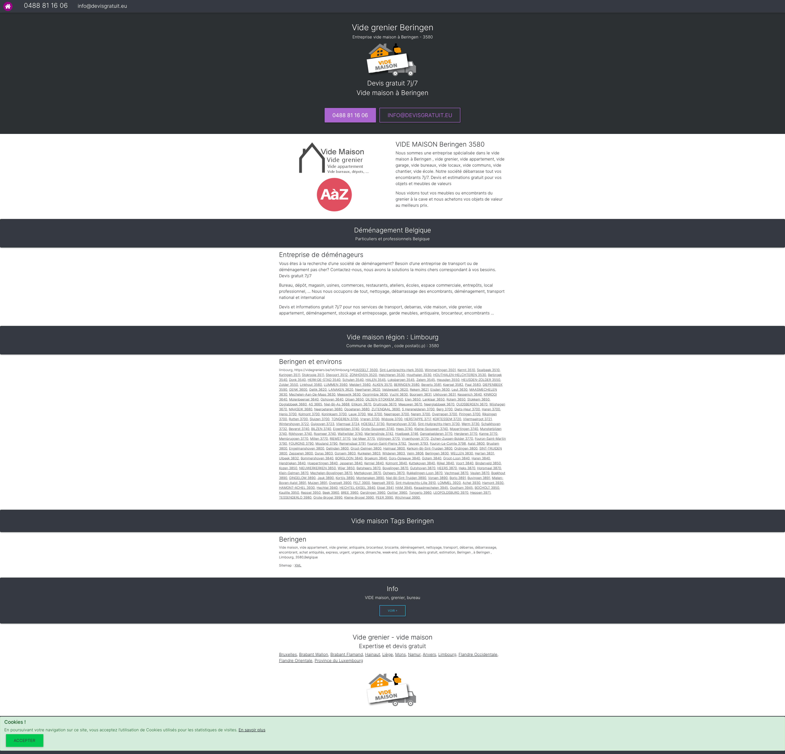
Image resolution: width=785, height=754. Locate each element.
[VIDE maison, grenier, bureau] (7, 6)
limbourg (286, 370)
